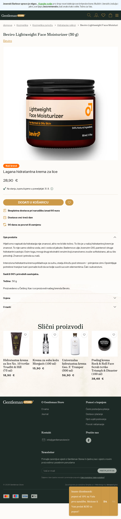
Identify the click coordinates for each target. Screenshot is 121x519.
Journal (44, 414)
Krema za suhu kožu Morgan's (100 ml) (46, 362)
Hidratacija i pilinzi (66, 25)
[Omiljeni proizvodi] (103, 15)
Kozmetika (22, 25)
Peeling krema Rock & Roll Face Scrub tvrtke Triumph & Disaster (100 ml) (104, 367)
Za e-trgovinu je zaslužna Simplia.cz (79, 485)
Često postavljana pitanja (97, 409)
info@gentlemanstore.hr (58, 440)
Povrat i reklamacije (95, 424)
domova (7, 25)
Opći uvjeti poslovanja (96, 419)
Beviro (7, 40)
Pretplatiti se (107, 470)
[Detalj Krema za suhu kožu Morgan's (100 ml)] (46, 344)
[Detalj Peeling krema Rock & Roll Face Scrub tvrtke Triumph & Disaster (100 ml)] (105, 344)
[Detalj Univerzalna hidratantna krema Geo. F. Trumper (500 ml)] (75, 344)
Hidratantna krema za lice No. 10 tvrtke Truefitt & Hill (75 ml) (16, 365)
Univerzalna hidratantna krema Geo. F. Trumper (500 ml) (74, 365)
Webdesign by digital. (106, 485)
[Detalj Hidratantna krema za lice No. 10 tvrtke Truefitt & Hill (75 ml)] (16, 344)
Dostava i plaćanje (94, 414)
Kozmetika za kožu (42, 25)
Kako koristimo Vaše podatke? (93, 477)
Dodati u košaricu (33, 202)
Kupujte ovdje (44, 3)
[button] (69, 202)
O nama (45, 409)
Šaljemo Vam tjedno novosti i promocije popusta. (73, 477)
